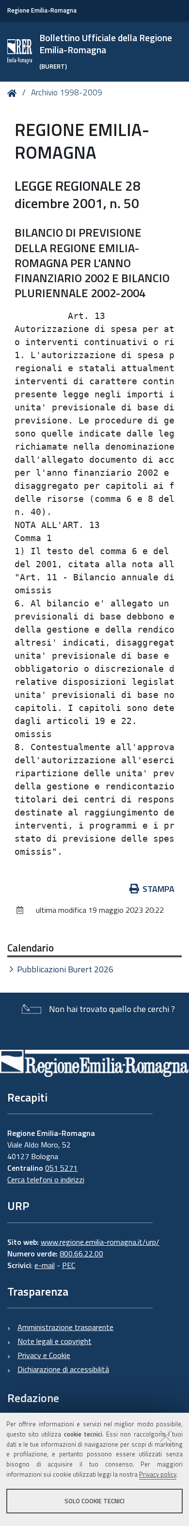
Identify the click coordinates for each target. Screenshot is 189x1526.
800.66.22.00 (81, 1253)
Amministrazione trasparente (65, 1327)
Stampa (158, 888)
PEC (68, 1265)
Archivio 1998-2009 (66, 92)
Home (13, 93)
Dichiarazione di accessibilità (63, 1369)
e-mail (44, 1265)
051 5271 (61, 1168)
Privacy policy (157, 1474)
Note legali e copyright (54, 1341)
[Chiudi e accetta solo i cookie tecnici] (165, 1436)
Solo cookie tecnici (94, 1501)
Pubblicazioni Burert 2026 (65, 969)
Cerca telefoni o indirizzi (45, 1179)
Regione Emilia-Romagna (42, 10)
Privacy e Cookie (43, 1355)
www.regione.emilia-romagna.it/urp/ (100, 1242)
